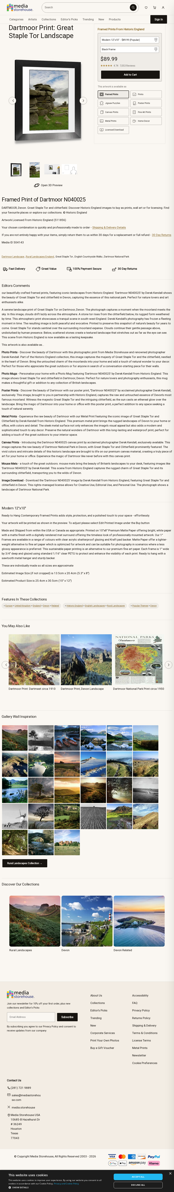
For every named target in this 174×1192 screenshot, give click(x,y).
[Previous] (12, 100)
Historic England (75, 605)
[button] (58, 1187)
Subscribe (67, 1017)
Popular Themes (140, 605)
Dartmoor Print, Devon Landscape (82, 688)
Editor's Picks (69, 19)
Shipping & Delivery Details (109, 227)
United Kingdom (23, 605)
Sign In (159, 19)
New (101, 19)
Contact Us (14, 1080)
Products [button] (115, 19)
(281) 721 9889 (21, 1087)
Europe (8, 605)
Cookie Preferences (144, 1063)
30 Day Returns (161, 235)
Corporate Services (102, 1033)
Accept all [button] (138, 1176)
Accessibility (140, 995)
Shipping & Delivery (144, 1025)
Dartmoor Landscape (13, 256)
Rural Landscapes (116, 605)
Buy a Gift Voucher (102, 1048)
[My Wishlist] (146, 7)
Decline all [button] (138, 1185)
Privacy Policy (141, 1010)
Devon (46, 605)
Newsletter (139, 1055)
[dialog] (87, 1181)
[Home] (22, 7)
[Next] (83, 100)
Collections (49, 19)
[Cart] (155, 7)
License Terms (141, 1040)
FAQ (134, 1003)
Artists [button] (32, 19)
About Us (96, 995)
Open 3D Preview (51, 185)
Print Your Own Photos (104, 1040)
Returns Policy (141, 1018)
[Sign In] (163, 7)
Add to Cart (130, 74)
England (37, 605)
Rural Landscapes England (40, 256)
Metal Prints (139, 1048)
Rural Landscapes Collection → (24, 863)
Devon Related (123, 950)
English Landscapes (95, 605)
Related (55, 605)
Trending (88, 19)
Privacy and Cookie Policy (66, 1183)
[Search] (133, 7)
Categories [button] (16, 19)
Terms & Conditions (145, 1033)
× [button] (170, 1173)
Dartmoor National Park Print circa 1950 (138, 688)
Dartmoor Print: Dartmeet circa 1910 (32, 688)
